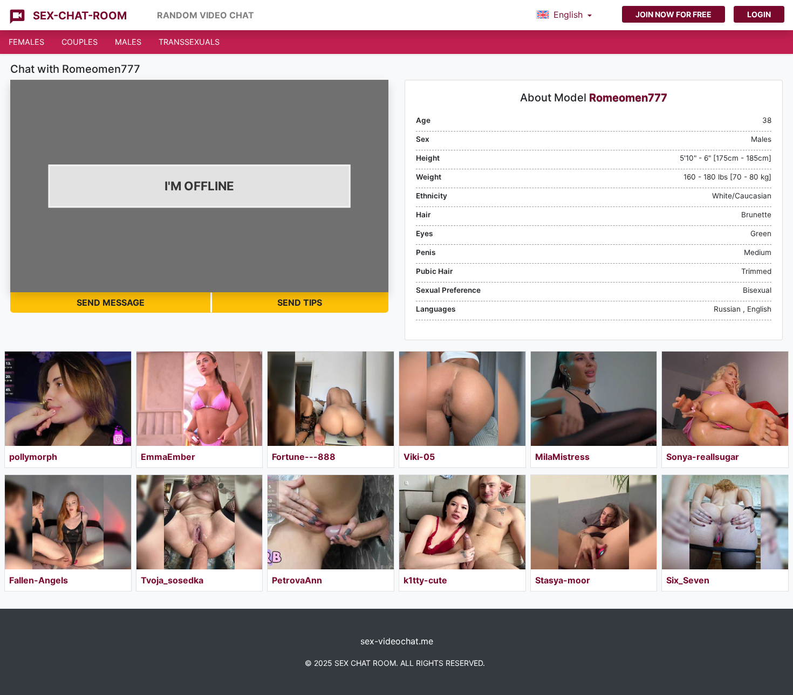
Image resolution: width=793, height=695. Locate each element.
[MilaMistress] (594, 399)
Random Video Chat (205, 15)
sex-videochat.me (396, 641)
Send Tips (299, 302)
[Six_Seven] (725, 522)
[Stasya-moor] (594, 522)
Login (759, 14)
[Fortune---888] (331, 399)
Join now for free (673, 14)
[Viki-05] (462, 399)
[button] (564, 15)
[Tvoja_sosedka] (199, 522)
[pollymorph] (68, 399)
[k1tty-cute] (462, 522)
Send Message (111, 302)
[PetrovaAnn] (331, 522)
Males (128, 41)
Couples (79, 41)
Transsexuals (189, 41)
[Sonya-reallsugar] (725, 399)
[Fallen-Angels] (68, 522)
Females (26, 41)
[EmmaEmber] (199, 399)
